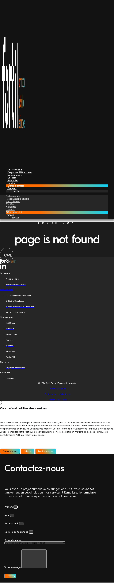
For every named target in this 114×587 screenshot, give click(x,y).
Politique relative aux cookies (31, 435)
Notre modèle (13, 196)
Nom (7, 515)
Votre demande (12, 540)
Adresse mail (11, 523)
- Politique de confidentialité (57, 394)
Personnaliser (10, 451)
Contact (10, 209)
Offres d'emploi (14, 212)
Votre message (12, 567)
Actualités (11, 207)
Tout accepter (46, 451)
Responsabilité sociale (17, 199)
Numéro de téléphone (16, 532)
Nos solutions (13, 201)
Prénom (8, 507)
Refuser (27, 451)
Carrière (10, 204)
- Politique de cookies (57, 400)
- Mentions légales (57, 389)
